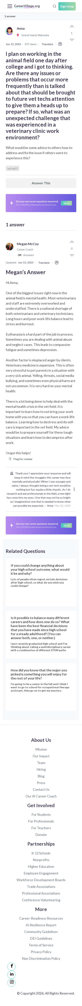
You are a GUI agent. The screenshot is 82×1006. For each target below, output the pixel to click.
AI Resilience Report (41, 925)
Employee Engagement (41, 873)
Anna (50, 505)
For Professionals (41, 821)
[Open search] (54, 6)
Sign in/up (67, 6)
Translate (47, 44)
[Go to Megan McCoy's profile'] (10, 251)
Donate (41, 834)
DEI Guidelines (41, 938)
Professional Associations (41, 893)
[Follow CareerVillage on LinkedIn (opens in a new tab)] (11, 975)
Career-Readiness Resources (41, 918)
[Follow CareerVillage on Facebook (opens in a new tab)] (11, 967)
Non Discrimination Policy (41, 958)
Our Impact (41, 756)
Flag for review (21, 459)
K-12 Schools (41, 853)
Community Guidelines (41, 932)
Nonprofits (41, 860)
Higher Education (41, 866)
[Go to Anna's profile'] (10, 35)
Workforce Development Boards (41, 880)
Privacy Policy (41, 952)
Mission (41, 749)
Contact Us (41, 789)
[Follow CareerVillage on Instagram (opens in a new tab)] (11, 983)
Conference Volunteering (41, 900)
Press (41, 783)
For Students (41, 814)
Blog (41, 776)
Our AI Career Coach (41, 796)
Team (41, 763)
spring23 (12, 168)
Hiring (41, 769)
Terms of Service (41, 945)
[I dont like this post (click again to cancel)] (71, 255)
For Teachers (41, 828)
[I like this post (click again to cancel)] (71, 26)
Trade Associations (41, 886)
